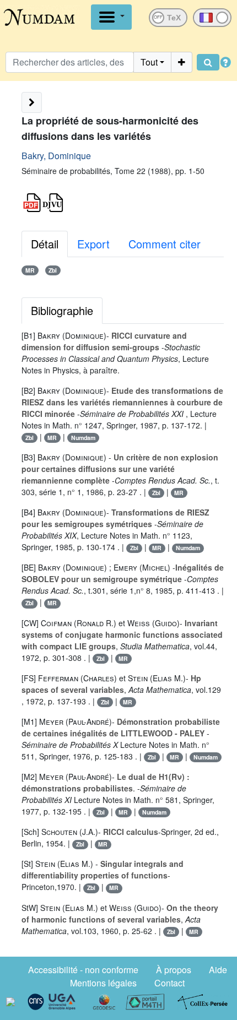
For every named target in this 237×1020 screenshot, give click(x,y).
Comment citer (164, 244)
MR (30, 270)
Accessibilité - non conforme (83, 969)
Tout (149, 62)
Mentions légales (103, 982)
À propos (173, 969)
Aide (218, 969)
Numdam (83, 437)
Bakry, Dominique (56, 155)
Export (93, 244)
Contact (169, 982)
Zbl (53, 270)
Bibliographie (62, 310)
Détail (44, 244)
